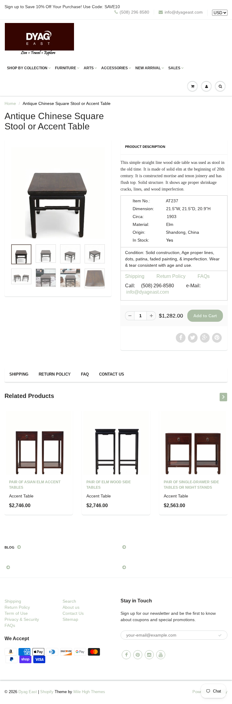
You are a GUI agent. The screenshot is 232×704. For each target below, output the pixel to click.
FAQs (204, 276)
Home (10, 103)
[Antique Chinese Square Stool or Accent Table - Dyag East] (58, 193)
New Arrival (148, 68)
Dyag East (27, 691)
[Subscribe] (220, 635)
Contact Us (111, 374)
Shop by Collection (27, 68)
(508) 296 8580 (134, 12)
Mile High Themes (89, 691)
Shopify (46, 691)
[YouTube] (160, 654)
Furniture (65, 68)
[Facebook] (126, 654)
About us (71, 607)
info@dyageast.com (184, 12)
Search (69, 601)
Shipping (134, 276)
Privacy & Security (22, 619)
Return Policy (170, 276)
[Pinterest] (137, 654)
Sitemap (70, 619)
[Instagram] (149, 654)
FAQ (85, 374)
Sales (174, 68)
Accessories (114, 68)
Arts (89, 68)
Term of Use (16, 613)
